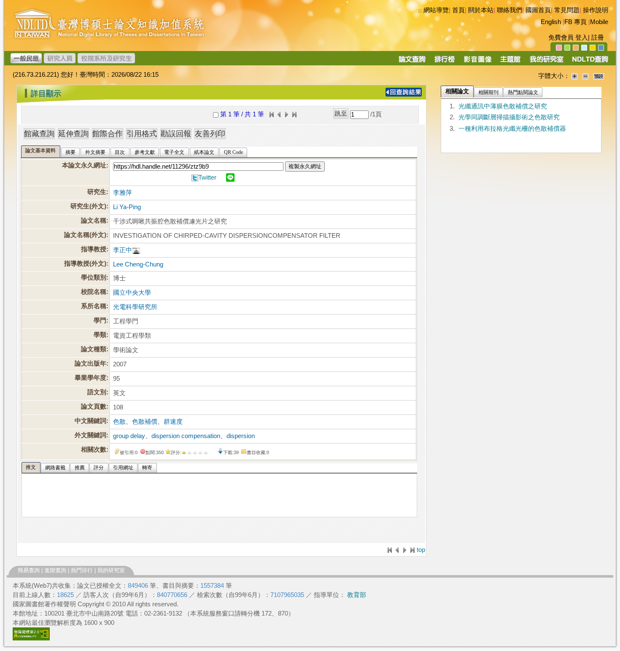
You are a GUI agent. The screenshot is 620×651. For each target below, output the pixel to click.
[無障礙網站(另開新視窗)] (31, 638)
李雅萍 (122, 192)
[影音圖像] (477, 62)
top (421, 549)
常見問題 (567, 10)
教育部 (356, 595)
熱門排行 (82, 570)
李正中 (122, 250)
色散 (119, 421)
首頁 (458, 10)
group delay (129, 436)
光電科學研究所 (135, 307)
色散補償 (144, 421)
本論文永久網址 (84, 165)
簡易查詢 (29, 570)
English (551, 22)
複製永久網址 (304, 166)
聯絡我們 (509, 10)
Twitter (207, 177)
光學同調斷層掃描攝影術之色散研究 (509, 117)
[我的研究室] (546, 62)
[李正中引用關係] (136, 250)
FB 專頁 (575, 22)
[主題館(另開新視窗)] (510, 62)
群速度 (173, 421)
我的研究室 (111, 570)
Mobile (599, 22)
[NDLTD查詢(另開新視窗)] (589, 62)
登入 (581, 37)
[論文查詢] (412, 62)
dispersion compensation (185, 436)
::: (420, 10)
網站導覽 (436, 10)
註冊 (597, 37)
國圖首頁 (538, 10)
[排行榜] (445, 62)
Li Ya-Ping (127, 207)
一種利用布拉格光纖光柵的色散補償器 (512, 128)
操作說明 (595, 10)
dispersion (240, 436)
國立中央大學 (132, 292)
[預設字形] (598, 76)
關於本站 (480, 10)
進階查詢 (55, 570)
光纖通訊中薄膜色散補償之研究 (502, 106)
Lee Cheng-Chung (138, 264)
